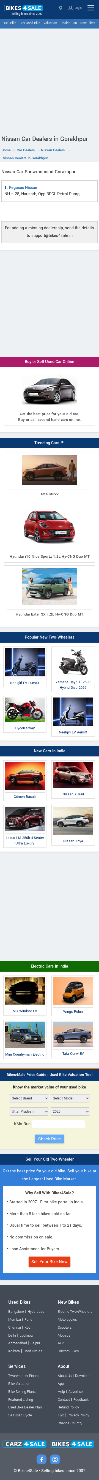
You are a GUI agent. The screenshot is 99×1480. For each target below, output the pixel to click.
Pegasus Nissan (23, 188)
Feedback (81, 1399)
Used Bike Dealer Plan (25, 1407)
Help (61, 1391)
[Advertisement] (49, 80)
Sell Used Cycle (20, 1415)
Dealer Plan (69, 23)
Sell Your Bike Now (49, 1262)
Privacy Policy (78, 1415)
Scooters (65, 1327)
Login (78, 8)
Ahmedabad (17, 1343)
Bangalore (16, 1311)
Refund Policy (68, 1407)
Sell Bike (10, 23)
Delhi (12, 1335)
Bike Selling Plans (21, 1391)
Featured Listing (20, 1399)
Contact (64, 1399)
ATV (61, 1343)
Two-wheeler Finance (25, 1375)
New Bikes (87, 23)
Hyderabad (36, 1311)
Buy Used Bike (30, 23)
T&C (61, 1415)
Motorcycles (67, 1319)
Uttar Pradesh (61, 8)
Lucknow (27, 1335)
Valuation (50, 23)
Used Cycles (32, 1351)
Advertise (75, 1391)
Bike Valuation (19, 1383)
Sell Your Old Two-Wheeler (50, 1159)
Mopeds (64, 1335)
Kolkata (14, 1351)
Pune (28, 1319)
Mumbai (14, 1319)
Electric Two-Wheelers (75, 1311)
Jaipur (35, 1343)
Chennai (14, 1327)
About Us (65, 1375)
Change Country (70, 1423)
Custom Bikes (68, 1351)
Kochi (28, 1327)
